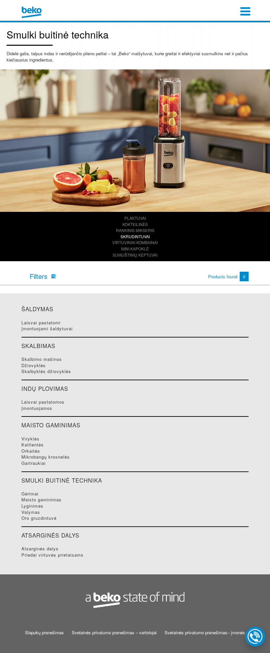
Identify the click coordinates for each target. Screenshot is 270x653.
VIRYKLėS (30, 439)
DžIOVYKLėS (33, 365)
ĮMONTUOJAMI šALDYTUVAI (47, 328)
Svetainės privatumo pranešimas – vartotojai (114, 633)
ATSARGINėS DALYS (40, 548)
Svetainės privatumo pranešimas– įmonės (205, 633)
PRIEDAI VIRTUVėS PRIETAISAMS (52, 555)
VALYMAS (30, 512)
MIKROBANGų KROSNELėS (45, 457)
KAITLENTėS (32, 444)
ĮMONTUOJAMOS (36, 408)
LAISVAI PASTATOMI (41, 322)
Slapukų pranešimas (44, 633)
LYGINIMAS (32, 506)
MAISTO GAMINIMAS (41, 499)
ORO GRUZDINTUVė (39, 518)
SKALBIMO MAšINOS (41, 359)
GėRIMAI (30, 493)
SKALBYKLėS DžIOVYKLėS (46, 371)
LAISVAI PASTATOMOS (43, 402)
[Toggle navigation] (245, 10)
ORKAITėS (30, 451)
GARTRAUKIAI (33, 463)
